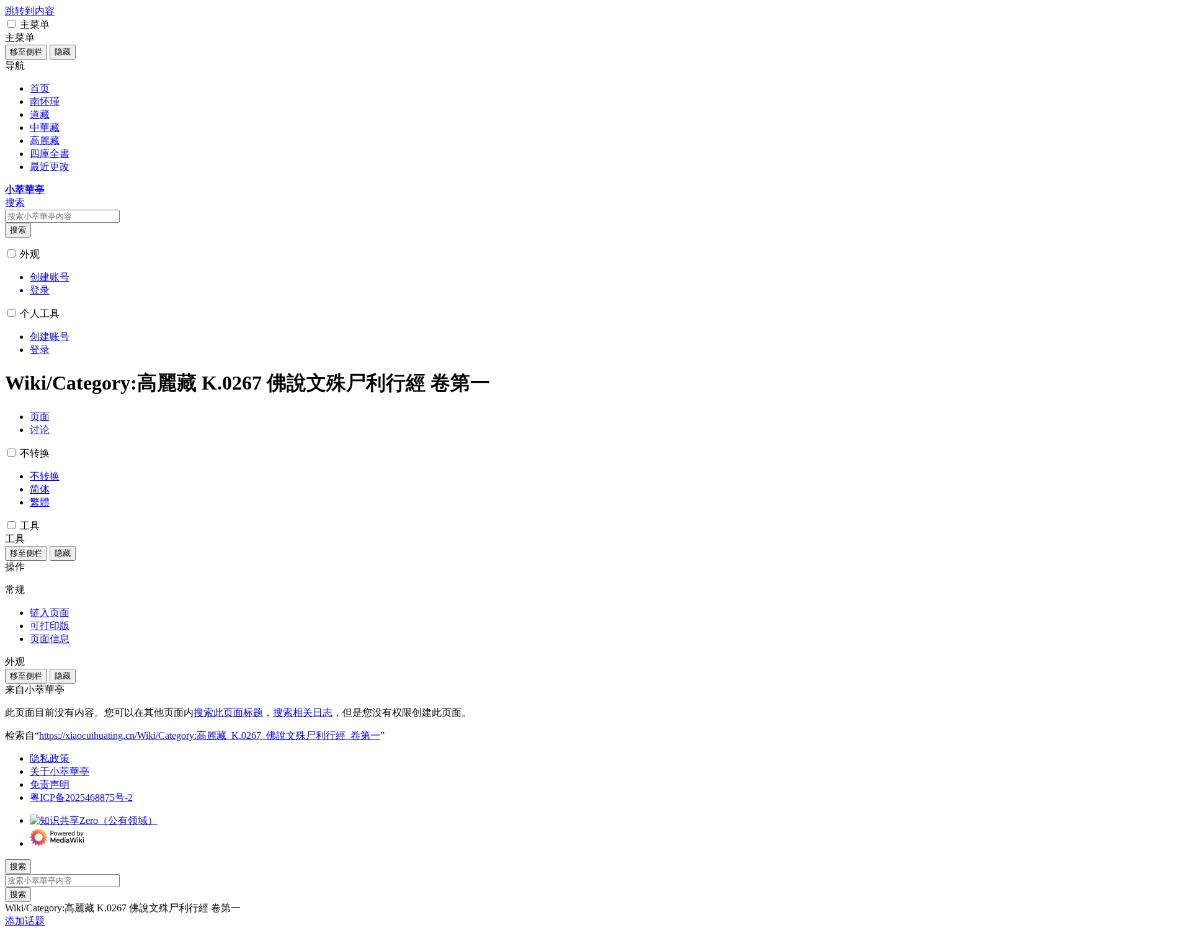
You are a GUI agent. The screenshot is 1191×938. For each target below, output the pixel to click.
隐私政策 (49, 758)
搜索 (18, 229)
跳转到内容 (30, 11)
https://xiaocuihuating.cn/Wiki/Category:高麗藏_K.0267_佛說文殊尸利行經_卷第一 (209, 735)
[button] (11, 24)
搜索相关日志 (302, 712)
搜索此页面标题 (228, 712)
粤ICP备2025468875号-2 (81, 797)
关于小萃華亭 (59, 771)
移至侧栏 (26, 51)
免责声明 (49, 784)
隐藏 (63, 51)
